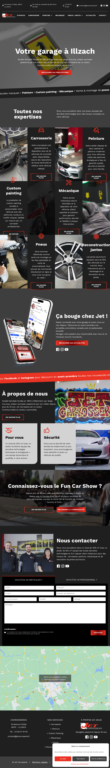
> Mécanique (55, 738)
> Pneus (55, 742)
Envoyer (98, 633)
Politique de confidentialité (80, 764)
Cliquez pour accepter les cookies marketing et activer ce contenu (55, 678)
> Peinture (55, 729)
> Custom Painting (55, 733)
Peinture (46, 15)
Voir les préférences (98, 759)
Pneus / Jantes (74, 15)
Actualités (91, 15)
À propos (21, 15)
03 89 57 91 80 (68, 6)
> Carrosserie (55, 724)
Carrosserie (33, 15)
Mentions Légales (39, 762)
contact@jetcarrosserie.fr (88, 5)
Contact (102, 15)
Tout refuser (81, 759)
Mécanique (60, 15)
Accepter (63, 759)
